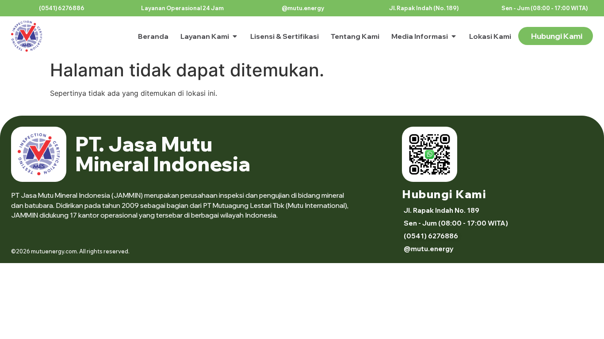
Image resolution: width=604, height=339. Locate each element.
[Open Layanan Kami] (234, 36)
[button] (181, 8)
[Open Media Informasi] (453, 36)
